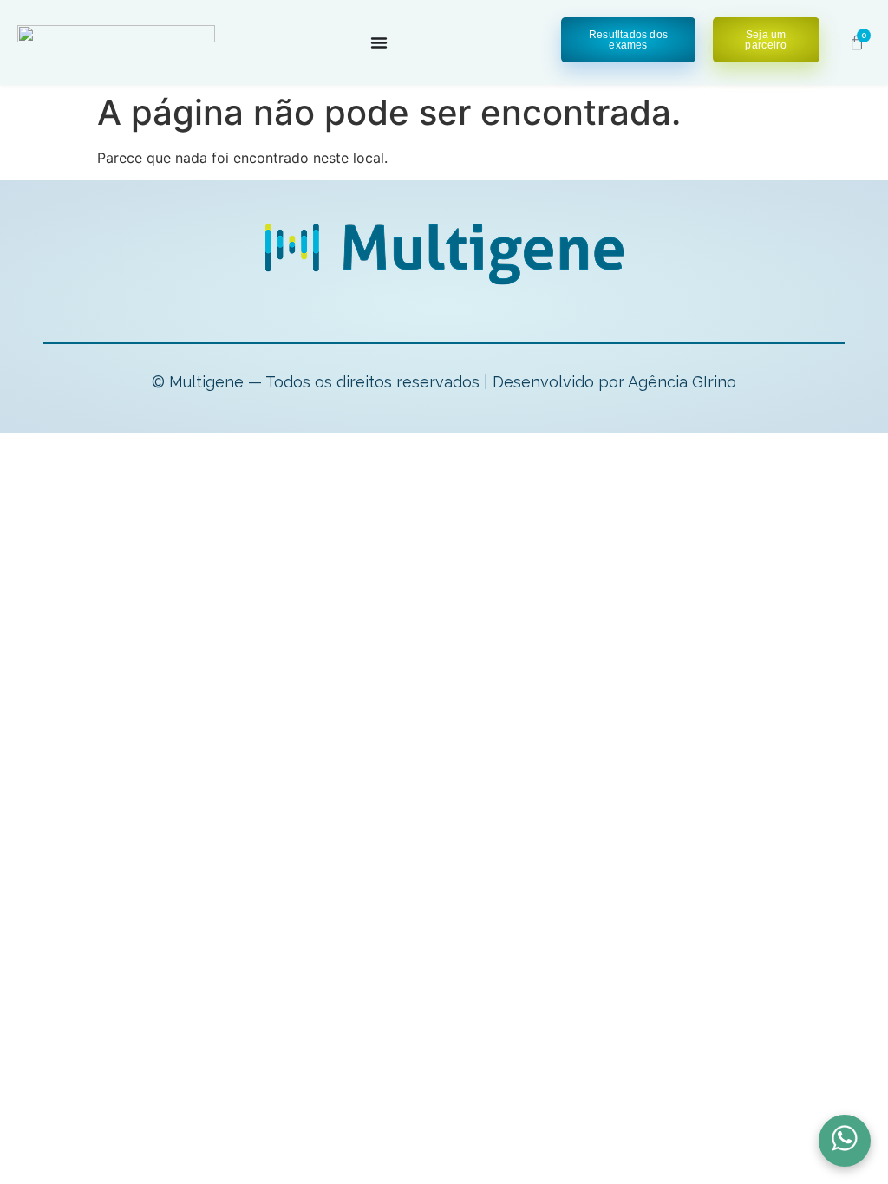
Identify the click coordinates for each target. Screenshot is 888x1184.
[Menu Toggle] (379, 42)
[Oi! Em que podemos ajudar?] (845, 1141)
